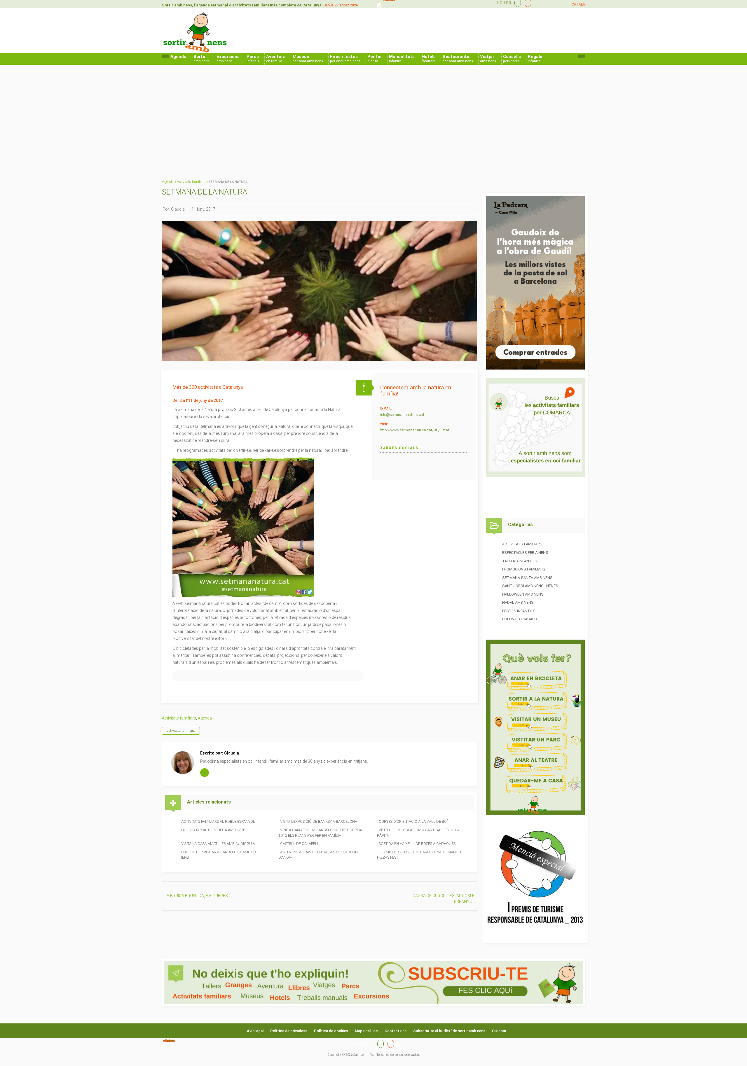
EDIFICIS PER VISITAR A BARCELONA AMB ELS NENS (218, 855)
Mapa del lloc (366, 1031)
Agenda (178, 56)
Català (578, 4)
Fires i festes (345, 58)
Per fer (374, 58)
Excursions (228, 58)
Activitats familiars (191, 182)
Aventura (276, 58)
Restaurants (458, 58)
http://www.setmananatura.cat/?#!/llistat (414, 430)
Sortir (201, 58)
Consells (512, 58)
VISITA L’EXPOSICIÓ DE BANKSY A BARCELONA (318, 821)
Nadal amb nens (518, 602)
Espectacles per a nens (525, 552)
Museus (308, 58)
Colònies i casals (519, 619)
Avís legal (255, 1031)
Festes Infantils (518, 611)
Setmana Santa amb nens (527, 577)
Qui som (499, 1031)
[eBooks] (526, 3)
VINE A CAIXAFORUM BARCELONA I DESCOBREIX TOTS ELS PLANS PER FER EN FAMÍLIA (320, 833)
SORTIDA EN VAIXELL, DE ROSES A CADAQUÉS (417, 843)
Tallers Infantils (519, 561)
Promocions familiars (523, 569)
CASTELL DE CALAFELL (299, 843)
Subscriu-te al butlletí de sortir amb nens (449, 1031)
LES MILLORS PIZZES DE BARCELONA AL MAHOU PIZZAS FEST (419, 855)
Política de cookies (331, 1031)
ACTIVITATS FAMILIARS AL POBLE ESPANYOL (218, 821)
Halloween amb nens (523, 594)
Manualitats (402, 58)
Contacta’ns (395, 1031)
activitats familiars (181, 731)
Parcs (253, 58)
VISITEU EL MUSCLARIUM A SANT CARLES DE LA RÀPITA (418, 833)
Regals (535, 58)
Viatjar (488, 58)
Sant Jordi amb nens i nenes (530, 586)
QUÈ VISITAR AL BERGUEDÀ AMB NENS (213, 830)
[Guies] (516, 3)
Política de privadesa (288, 1031)
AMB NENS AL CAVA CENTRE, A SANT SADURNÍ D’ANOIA (318, 855)
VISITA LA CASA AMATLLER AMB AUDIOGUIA (218, 843)
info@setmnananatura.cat (402, 414)
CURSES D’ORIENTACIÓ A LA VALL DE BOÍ (413, 821)
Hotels (429, 58)
